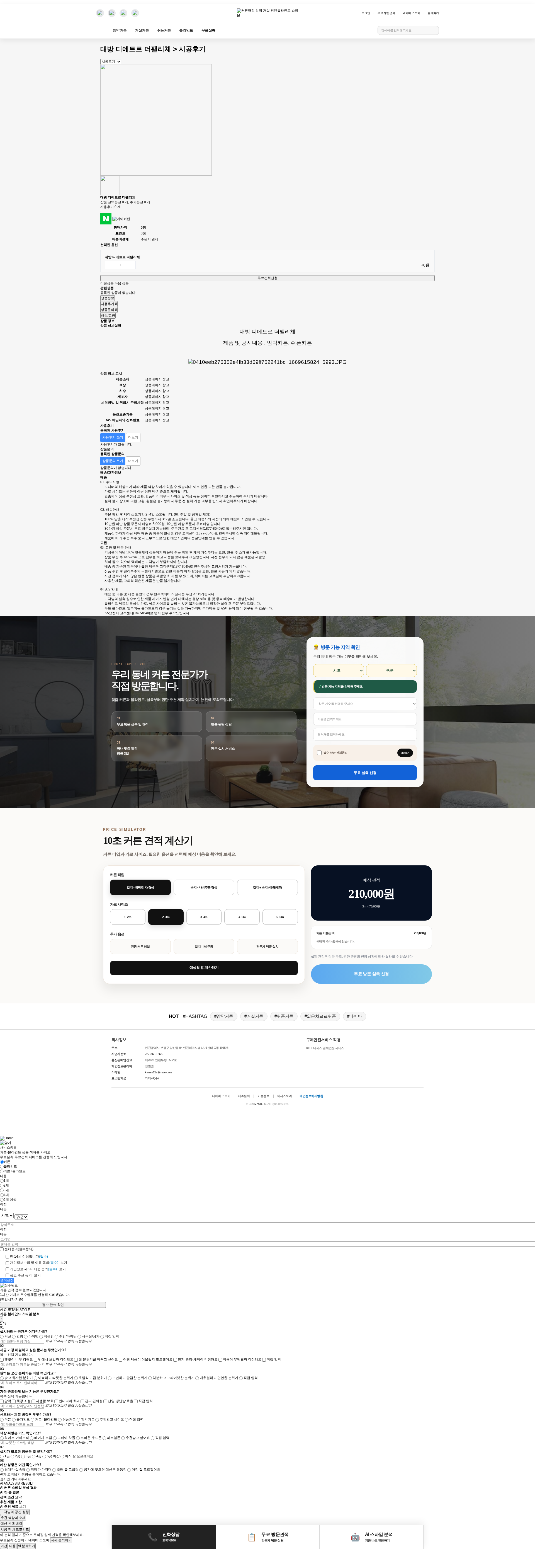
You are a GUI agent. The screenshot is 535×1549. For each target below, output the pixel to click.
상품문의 (109, 310)
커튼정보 (263, 1096)
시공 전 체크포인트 (15, 1529)
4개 (6, 1195)
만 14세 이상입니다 (29, 1256)
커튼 (7, 1162)
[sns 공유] (100, 211)
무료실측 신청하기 (14, 1540)
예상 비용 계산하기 (203, 968)
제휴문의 (244, 1096)
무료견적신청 (267, 278)
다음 (12, 1546)
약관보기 (405, 753)
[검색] (433, 30)
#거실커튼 (253, 1016)
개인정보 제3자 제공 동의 (33, 1269)
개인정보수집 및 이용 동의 (34, 1263)
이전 (4, 1546)
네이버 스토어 (411, 12)
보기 (63, 1263)
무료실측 (208, 30)
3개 (6, 1190)
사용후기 (109, 304)
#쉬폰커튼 (283, 1016)
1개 (6, 1181)
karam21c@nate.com (158, 1072)
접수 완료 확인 (53, 1305)
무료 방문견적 (386, 12)
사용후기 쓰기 (112, 437)
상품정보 (107, 298)
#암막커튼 (223, 1016)
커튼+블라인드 (15, 1171)
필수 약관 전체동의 (335, 752)
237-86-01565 (153, 1054)
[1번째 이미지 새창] (110, 185)
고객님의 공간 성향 (15, 1512)
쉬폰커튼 (164, 30)
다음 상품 (122, 283)
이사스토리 (284, 1096)
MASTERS (260, 1104)
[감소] (109, 265)
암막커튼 (120, 30)
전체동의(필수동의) (18, 1249)
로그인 (366, 12)
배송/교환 (108, 316)
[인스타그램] (100, 13)
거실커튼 (142, 30)
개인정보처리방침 (311, 1096)
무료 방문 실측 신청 (371, 973)
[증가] (131, 265)
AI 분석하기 (26, 1546)
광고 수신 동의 (21, 1275)
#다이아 (354, 1016)
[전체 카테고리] (100, 30)
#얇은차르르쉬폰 (320, 1016)
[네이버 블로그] (135, 13)
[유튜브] (112, 13)
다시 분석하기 (61, 1540)
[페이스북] (123, 13)
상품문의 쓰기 (112, 461)
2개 (6, 1185)
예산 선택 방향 (11, 1524)
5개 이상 (10, 1200)
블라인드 (186, 30)
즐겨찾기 (433, 12)
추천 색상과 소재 (13, 1518)
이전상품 (107, 283)
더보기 (133, 437)
